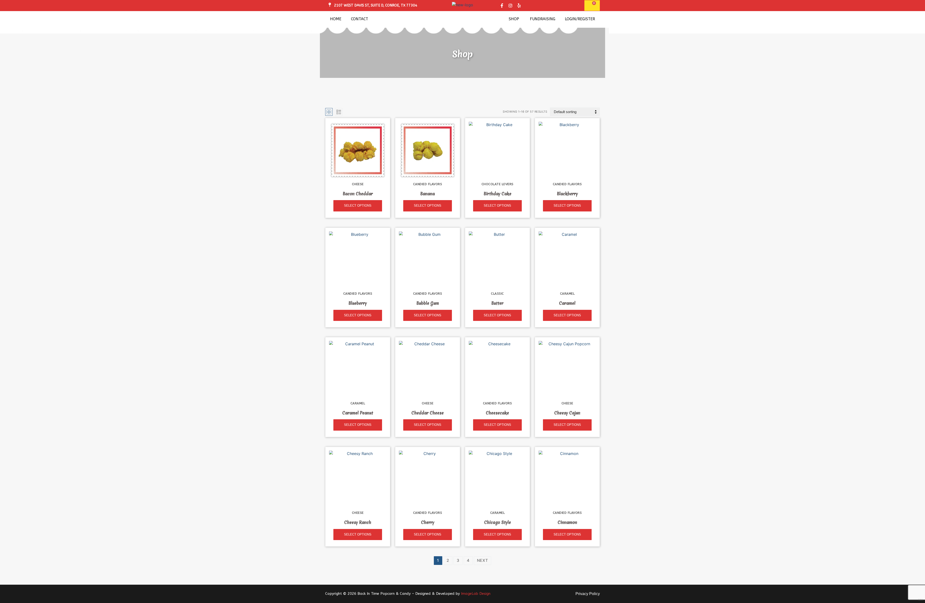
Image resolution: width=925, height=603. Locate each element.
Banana (427, 193)
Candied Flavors (427, 184)
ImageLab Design (475, 593)
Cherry (427, 522)
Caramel (567, 293)
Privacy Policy (587, 594)
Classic (497, 293)
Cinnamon (567, 522)
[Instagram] (510, 5)
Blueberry (358, 303)
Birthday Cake (497, 193)
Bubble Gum (427, 303)
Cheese (358, 184)
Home (335, 19)
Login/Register (580, 19)
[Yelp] (519, 5)
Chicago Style (497, 522)
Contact (359, 19)
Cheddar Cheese (427, 413)
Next (482, 560)
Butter (497, 303)
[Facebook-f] (501, 5)
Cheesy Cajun (567, 413)
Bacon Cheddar (358, 193)
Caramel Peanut (357, 413)
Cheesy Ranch (357, 522)
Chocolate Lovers (498, 184)
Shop (514, 19)
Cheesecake (497, 413)
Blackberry (567, 193)
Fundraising (542, 19)
